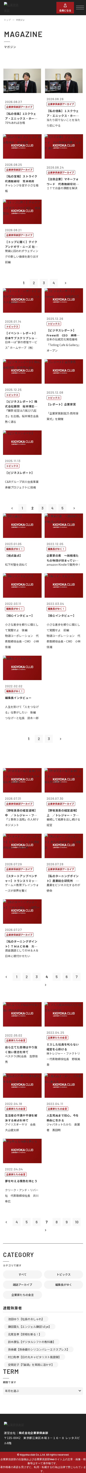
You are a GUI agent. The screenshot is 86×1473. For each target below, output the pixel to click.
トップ (7, 19)
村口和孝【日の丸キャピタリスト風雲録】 (34, 1357)
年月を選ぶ (12, 1391)
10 (76, 1222)
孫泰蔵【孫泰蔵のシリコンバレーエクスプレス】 (39, 1349)
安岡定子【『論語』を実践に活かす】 (31, 1365)
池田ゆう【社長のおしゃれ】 (26, 1319)
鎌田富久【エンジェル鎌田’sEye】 (29, 1327)
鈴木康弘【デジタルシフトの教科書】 (32, 1342)
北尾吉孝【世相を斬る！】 (25, 1334)
